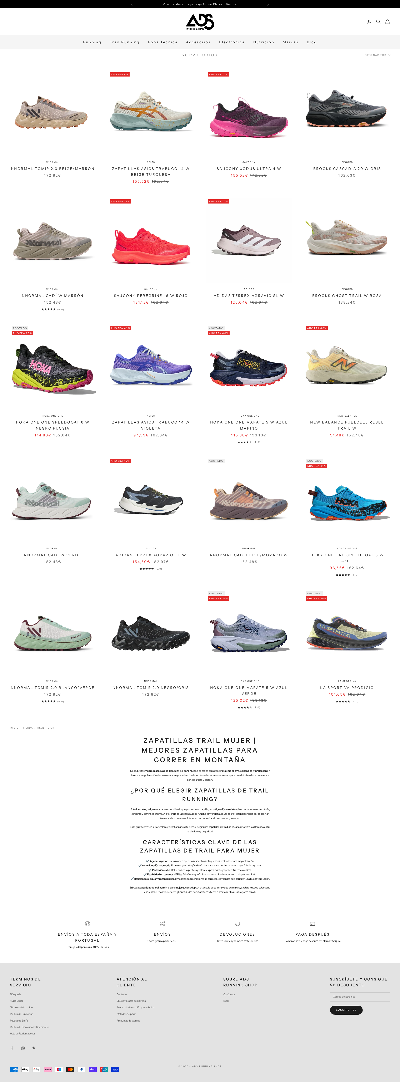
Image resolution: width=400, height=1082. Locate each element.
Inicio (14, 727)
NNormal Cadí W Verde (52, 555)
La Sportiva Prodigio (347, 688)
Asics (151, 162)
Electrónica (232, 42)
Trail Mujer (45, 727)
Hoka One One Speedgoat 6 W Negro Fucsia (53, 425)
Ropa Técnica (163, 42)
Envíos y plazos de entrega (131, 1001)
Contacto (122, 994)
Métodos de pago (126, 1014)
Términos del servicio (21, 1007)
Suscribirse (346, 1010)
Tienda (28, 727)
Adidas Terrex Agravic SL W (249, 296)
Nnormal (53, 162)
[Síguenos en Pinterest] (34, 1048)
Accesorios (198, 42)
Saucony (249, 162)
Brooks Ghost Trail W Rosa (347, 296)
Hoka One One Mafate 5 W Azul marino (249, 425)
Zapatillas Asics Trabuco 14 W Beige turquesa (151, 172)
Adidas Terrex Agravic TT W (150, 555)
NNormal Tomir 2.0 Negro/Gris (151, 688)
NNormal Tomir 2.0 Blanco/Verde (53, 688)
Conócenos (229, 994)
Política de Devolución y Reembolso (29, 1027)
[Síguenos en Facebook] (12, 1048)
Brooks (347, 162)
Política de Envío (19, 1021)
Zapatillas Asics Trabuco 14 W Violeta (151, 425)
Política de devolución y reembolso (135, 1007)
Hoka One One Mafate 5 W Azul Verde (249, 691)
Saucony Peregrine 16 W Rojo (151, 296)
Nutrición (263, 42)
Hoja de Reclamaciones (22, 1034)
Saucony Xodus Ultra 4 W (249, 169)
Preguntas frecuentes (128, 1021)
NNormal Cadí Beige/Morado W (249, 555)
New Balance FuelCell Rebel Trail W (347, 425)
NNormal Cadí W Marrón (53, 296)
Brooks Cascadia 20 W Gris (347, 169)
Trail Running (125, 42)
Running (92, 42)
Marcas (291, 42)
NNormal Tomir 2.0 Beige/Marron (53, 169)
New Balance (347, 416)
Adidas (249, 289)
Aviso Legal (16, 1001)
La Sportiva (347, 681)
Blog (312, 42)
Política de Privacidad (21, 1014)
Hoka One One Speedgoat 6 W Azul (347, 558)
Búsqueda (15, 994)
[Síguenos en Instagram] (23, 1048)
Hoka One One (52, 416)
